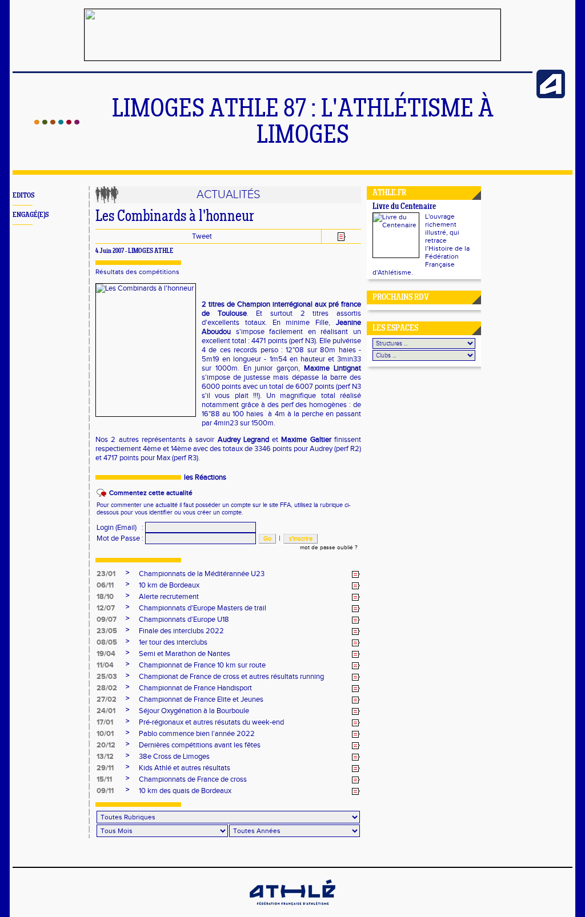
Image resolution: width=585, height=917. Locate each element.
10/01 (105, 733)
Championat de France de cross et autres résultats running (231, 676)
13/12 (105, 756)
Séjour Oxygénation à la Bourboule (194, 710)
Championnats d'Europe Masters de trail (202, 608)
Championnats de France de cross (193, 779)
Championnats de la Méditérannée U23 (202, 573)
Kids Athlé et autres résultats (184, 768)
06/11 (105, 585)
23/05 (107, 631)
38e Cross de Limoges (174, 756)
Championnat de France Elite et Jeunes (201, 699)
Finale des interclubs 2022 (181, 631)
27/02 (107, 699)
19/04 (106, 653)
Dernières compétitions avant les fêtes (200, 745)
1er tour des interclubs (173, 642)
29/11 (105, 768)
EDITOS (23, 195)
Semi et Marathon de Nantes (184, 653)
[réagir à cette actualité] (356, 574)
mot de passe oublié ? (329, 547)
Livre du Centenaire (404, 207)
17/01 (105, 722)
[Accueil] (56, 122)
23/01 (106, 573)
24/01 (106, 710)
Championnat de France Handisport (195, 688)
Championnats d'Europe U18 (184, 619)
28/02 (107, 688)
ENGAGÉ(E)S (31, 215)
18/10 (105, 596)
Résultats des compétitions (137, 272)
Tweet (202, 236)
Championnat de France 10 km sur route (202, 665)
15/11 (104, 779)
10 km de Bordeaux (169, 585)
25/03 (107, 676)
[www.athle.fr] (550, 95)
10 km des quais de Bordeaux (185, 790)
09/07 (107, 619)
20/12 (106, 745)
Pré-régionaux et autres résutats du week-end (211, 722)
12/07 (106, 608)
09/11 (105, 790)
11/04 (105, 665)
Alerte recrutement (169, 596)
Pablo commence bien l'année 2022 (197, 733)
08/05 (107, 642)
